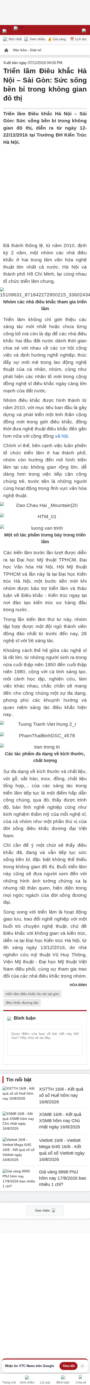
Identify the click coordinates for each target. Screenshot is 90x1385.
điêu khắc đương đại (22, 1003)
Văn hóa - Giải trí (27, 50)
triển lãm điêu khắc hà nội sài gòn (32, 994)
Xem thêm (43, 1210)
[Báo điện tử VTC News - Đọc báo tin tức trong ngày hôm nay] (30, 30)
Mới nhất (15, 39)
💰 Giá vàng (57, 39)
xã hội (61, 436)
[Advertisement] (45, 191)
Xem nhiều (37, 39)
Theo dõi (68, 1366)
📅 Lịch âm (78, 39)
